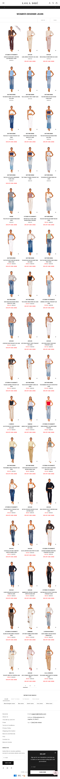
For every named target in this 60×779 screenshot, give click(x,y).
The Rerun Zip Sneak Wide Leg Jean (48, 178)
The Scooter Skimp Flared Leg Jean (30, 385)
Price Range (35, 699)
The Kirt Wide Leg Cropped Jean (11, 675)
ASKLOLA (55, 773)
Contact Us (5, 739)
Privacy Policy (6, 728)
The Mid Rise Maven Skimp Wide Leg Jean (30, 261)
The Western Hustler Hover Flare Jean (48, 97)
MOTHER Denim (11, 94)
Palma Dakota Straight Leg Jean (11, 510)
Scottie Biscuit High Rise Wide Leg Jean (11, 427)
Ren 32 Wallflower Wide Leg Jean (48, 57)
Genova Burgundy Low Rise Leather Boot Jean (11, 57)
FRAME (11, 216)
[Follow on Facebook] (3, 768)
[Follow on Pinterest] (11, 768)
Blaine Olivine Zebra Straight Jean (11, 634)
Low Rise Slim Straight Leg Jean (11, 343)
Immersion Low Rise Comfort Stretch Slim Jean (30, 593)
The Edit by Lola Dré (8, 720)
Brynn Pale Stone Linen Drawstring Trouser (30, 219)
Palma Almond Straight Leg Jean (11, 385)
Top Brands (26, 699)
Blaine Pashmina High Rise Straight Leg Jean (49, 551)
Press (4, 722)
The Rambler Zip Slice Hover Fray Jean (49, 385)
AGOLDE (30, 54)
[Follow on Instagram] (7, 768)
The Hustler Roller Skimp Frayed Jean (48, 219)
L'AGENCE (11, 424)
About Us (5, 717)
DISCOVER (43, 7)
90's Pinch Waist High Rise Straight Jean (49, 344)
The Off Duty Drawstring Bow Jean (11, 219)
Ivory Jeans (40, 703)
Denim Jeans (30, 703)
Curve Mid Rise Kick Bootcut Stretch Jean (11, 593)
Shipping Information (8, 731)
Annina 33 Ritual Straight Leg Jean (48, 302)
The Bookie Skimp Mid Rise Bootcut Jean (30, 136)
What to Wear (15, 699)
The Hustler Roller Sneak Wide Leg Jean (48, 136)
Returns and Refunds (8, 734)
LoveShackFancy (49, 631)
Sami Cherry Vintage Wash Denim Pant (48, 634)
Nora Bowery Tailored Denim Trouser (48, 427)
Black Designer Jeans (9, 703)
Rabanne (30, 631)
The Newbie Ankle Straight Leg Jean (11, 468)
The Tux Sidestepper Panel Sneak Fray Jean (48, 261)
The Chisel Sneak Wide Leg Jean (30, 301)
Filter (55, 20)
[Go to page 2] (34, 685)
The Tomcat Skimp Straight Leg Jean (30, 178)
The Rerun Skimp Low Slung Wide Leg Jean (11, 97)
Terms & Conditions (8, 725)
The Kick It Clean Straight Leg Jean (11, 136)
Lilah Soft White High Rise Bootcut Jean (49, 468)
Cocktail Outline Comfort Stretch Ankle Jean (11, 551)
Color (6, 699)
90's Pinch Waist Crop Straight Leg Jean (30, 344)
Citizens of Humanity (11, 54)
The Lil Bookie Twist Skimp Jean (30, 96)
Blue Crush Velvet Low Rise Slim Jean (48, 510)
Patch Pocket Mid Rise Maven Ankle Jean (11, 261)
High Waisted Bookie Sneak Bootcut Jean (11, 302)
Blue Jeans (21, 703)
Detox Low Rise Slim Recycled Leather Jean (30, 510)
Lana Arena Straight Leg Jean (30, 57)
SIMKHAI (30, 424)
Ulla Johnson (49, 673)
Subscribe (42, 772)
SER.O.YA (11, 673)
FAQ (3, 736)
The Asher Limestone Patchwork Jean (49, 676)
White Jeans (49, 703)
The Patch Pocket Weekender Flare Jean (11, 178)
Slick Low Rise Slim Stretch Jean (30, 550)
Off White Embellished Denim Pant (30, 634)
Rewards (5, 714)
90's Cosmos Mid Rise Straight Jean (30, 676)
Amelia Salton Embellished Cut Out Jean (30, 427)
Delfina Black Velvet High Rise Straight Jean (48, 593)
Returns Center (7, 742)
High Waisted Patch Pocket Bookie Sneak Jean (30, 468)
